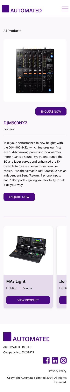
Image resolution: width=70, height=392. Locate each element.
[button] (50, 111)
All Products (12, 31)
